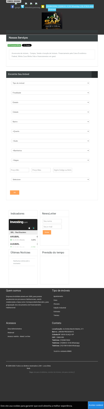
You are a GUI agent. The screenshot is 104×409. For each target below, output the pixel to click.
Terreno (56, 315)
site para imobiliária (40, 372)
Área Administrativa (15, 329)
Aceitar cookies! (96, 405)
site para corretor (67, 372)
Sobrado (57, 311)
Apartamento (58, 296)
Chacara (56, 304)
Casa (55, 300)
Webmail (11, 333)
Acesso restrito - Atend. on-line (19, 336)
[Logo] (52, 20)
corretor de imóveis (54, 372)
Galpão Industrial (60, 308)
